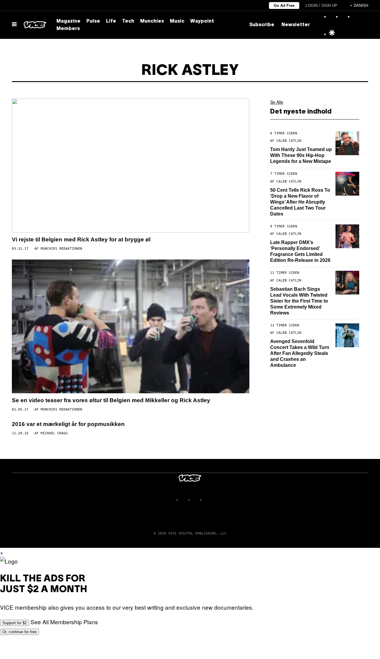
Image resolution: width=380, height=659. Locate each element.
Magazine (68, 21)
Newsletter (295, 25)
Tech (128, 21)
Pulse (93, 21)
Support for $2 (14, 623)
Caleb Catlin (288, 141)
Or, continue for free (19, 632)
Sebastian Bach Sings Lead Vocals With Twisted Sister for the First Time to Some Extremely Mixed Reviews (299, 301)
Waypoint (202, 21)
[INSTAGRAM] (184, 499)
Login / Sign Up (321, 5)
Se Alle (276, 102)
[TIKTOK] (196, 499)
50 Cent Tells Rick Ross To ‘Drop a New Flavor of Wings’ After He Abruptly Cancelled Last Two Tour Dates (300, 202)
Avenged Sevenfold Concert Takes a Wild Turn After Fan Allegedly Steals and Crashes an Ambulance (299, 353)
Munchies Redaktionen (61, 249)
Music (177, 21)
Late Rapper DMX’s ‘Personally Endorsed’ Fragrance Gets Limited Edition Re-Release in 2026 (300, 251)
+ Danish (359, 5)
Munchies (152, 21)
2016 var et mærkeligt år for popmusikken (68, 424)
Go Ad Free (284, 5)
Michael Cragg (54, 433)
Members (68, 29)
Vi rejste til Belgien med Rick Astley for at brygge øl (81, 239)
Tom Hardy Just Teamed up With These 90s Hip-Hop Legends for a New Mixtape (301, 155)
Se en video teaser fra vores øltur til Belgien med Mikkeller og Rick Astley (111, 400)
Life (111, 21)
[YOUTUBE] (207, 499)
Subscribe (261, 25)
